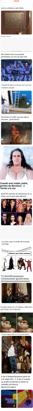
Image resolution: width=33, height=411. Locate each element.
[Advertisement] (16, 44)
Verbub (16, 1)
